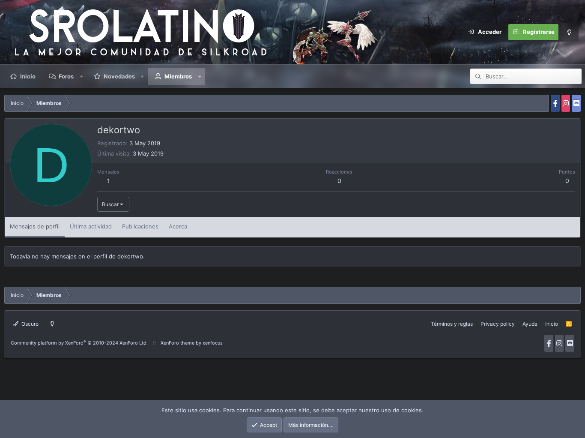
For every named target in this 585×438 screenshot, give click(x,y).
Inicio (28, 76)
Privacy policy (498, 324)
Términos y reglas (452, 324)
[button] (81, 76)
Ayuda (529, 324)
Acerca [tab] (178, 226)
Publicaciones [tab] (140, 226)
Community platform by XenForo (79, 343)
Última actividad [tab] (91, 226)
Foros (66, 76)
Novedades (119, 76)
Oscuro (29, 324)
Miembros (178, 76)
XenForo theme (177, 343)
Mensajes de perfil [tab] (35, 226)
